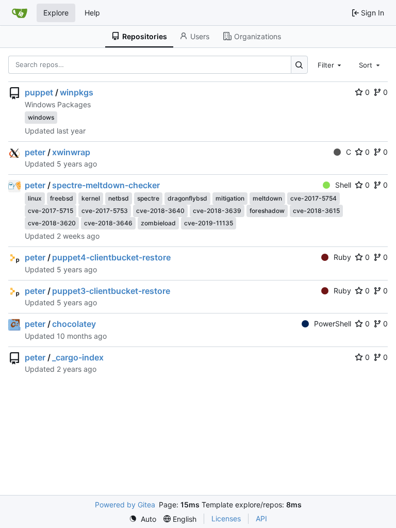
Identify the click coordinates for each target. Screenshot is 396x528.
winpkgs (76, 92)
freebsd (61, 198)
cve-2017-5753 (104, 210)
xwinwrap (71, 152)
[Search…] (299, 65)
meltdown (267, 198)
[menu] (142, 519)
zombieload (158, 223)
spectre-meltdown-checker (106, 185)
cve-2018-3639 (217, 210)
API (261, 518)
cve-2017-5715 (50, 210)
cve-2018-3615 (316, 210)
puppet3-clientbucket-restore (111, 291)
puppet (39, 92)
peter (35, 152)
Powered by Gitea (125, 504)
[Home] (19, 13)
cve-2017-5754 (313, 198)
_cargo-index (78, 357)
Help (92, 12)
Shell (343, 184)
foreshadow (267, 210)
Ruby (342, 257)
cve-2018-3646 (108, 223)
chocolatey (74, 324)
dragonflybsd (187, 198)
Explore (56, 12)
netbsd (118, 198)
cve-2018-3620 (52, 223)
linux (35, 198)
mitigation (230, 198)
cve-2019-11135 (208, 223)
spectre (148, 198)
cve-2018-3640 (160, 210)
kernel (90, 198)
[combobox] (330, 64)
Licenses (226, 518)
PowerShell (332, 323)
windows (41, 117)
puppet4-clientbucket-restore (111, 257)
